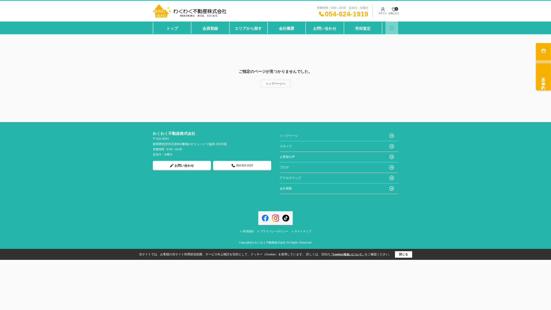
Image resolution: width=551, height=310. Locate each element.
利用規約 (248, 231)
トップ (172, 28)
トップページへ (275, 83)
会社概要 (286, 28)
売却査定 (363, 28)
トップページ (289, 135)
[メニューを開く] (392, 28)
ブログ (284, 167)
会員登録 (210, 28)
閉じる (403, 254)
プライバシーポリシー (274, 231)
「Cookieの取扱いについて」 (347, 254)
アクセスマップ (290, 178)
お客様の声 (287, 156)
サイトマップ (302, 231)
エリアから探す (248, 28)
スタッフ (286, 146)
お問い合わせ (324, 28)
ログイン (382, 13)
